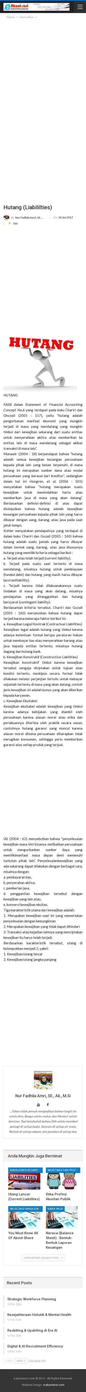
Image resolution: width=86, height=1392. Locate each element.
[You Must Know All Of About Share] (24, 1217)
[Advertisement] (43, 65)
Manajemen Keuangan (26, 1170)
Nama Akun (55, 1208)
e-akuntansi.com (53, 1385)
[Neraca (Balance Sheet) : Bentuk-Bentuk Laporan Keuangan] (62, 1217)
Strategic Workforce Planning (31, 1299)
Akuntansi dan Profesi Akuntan (63, 1170)
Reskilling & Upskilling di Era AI (32, 1330)
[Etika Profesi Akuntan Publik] (62, 1178)
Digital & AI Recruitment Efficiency (35, 1346)
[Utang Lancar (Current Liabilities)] (24, 1178)
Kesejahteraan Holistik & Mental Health (39, 1315)
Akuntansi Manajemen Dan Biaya (26, 1208)
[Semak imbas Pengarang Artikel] (43, 1080)
